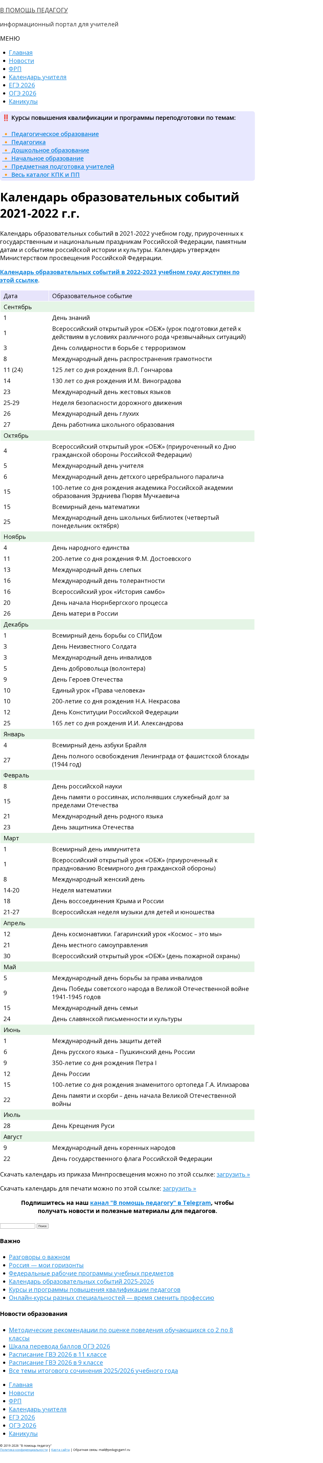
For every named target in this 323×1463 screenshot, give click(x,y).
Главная (21, 52)
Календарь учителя (38, 77)
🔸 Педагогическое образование (50, 134)
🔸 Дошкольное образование (45, 150)
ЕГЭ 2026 (22, 85)
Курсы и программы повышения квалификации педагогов (94, 1289)
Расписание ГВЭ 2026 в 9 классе (56, 1362)
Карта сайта (60, 1450)
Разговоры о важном (39, 1257)
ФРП (15, 69)
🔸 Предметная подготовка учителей (58, 166)
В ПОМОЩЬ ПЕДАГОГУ (34, 10)
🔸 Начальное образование (43, 158)
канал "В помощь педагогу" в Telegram (150, 1202)
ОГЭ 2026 (22, 93)
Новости (21, 61)
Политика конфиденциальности (24, 1450)
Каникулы (23, 101)
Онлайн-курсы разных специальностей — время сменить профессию (111, 1297)
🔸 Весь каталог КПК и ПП (41, 174)
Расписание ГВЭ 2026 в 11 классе (58, 1354)
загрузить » (233, 1174)
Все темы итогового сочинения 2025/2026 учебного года (93, 1370)
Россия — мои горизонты (46, 1265)
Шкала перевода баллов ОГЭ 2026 (59, 1346)
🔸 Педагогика (24, 142)
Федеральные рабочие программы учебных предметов (91, 1273)
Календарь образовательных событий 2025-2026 (81, 1281)
